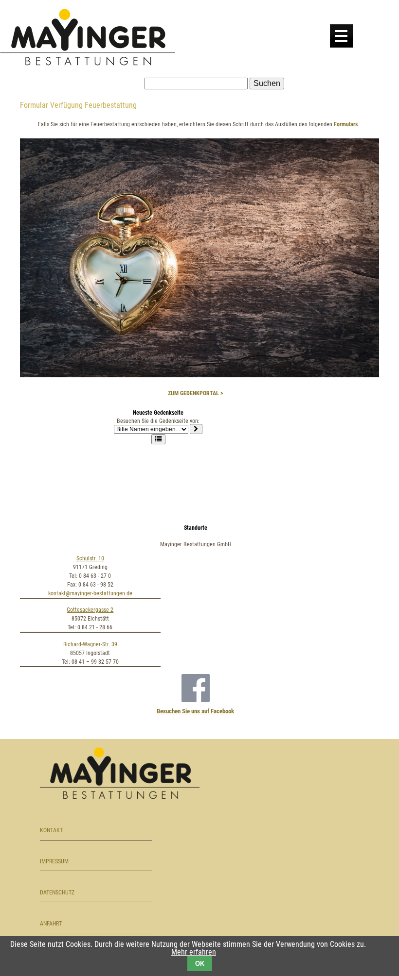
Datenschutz (57, 892)
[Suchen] (196, 429)
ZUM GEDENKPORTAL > (195, 393)
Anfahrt (51, 923)
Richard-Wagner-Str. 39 (90, 644)
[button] (158, 439)
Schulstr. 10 (90, 558)
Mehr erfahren (193, 952)
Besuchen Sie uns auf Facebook (195, 711)
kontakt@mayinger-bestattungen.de (90, 593)
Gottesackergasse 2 (90, 609)
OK (199, 963)
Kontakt (51, 830)
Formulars (346, 124)
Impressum (54, 861)
